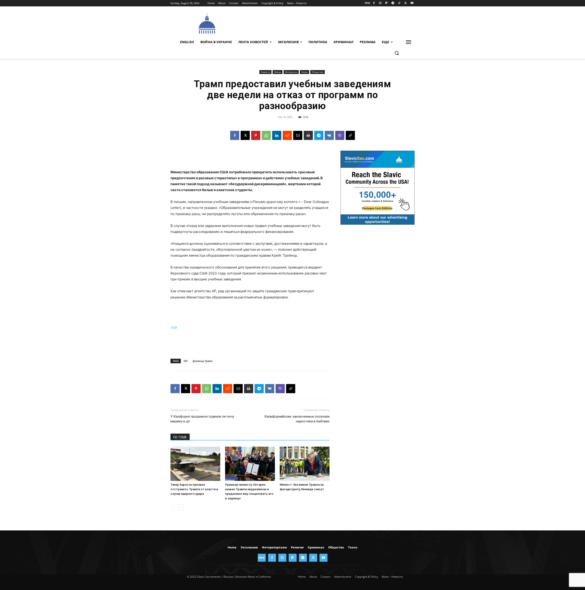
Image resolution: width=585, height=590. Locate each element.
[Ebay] (367, 3)
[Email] (297, 135)
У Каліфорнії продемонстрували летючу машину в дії (202, 418)
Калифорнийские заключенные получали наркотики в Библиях (297, 418)
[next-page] (180, 507)
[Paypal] (386, 3)
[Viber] (339, 135)
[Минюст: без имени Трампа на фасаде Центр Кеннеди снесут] (305, 464)
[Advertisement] (327, 23)
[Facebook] (373, 3)
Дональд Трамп (203, 361)
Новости (265, 72)
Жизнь (277, 72)
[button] (396, 52)
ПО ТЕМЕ (180, 437)
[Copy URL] (350, 135)
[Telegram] (393, 3)
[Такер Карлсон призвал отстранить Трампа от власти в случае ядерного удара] (195, 464)
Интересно (291, 72)
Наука (304, 72)
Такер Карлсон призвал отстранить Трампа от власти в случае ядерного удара (194, 489)
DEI (186, 361)
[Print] (308, 135)
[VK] (329, 135)
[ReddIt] (287, 135)
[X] (405, 3)
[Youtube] (412, 3)
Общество (317, 72)
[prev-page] (173, 507)
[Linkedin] (276, 135)
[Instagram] (380, 3)
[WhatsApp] (266, 135)
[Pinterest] (255, 135)
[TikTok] (399, 3)
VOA (173, 327)
